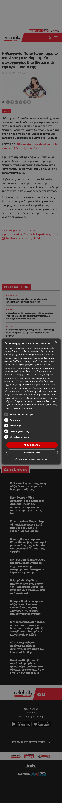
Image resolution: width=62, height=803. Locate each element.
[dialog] (31, 402)
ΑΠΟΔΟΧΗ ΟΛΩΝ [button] (32, 445)
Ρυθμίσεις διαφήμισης (15, 401)
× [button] (56, 342)
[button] (31, 459)
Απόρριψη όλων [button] (32, 452)
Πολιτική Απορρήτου (22, 408)
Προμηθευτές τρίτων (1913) (29, 374)
